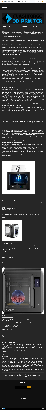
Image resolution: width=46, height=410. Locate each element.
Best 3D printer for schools (5, 315)
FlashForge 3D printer (13, 367)
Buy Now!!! (3, 217)
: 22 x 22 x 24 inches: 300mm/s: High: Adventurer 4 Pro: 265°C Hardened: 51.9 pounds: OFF (20, 337)
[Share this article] (40, 26)
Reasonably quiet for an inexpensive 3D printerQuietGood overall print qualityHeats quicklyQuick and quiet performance (7, 259)
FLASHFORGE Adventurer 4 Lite (7, 317)
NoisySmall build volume (4, 336)
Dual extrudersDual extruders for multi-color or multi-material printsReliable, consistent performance (8, 208)
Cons (2, 210)
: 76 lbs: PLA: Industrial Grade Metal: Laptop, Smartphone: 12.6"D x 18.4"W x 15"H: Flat (20, 214)
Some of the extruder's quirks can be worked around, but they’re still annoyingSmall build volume (11, 264)
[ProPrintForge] (23, 396)
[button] (36, 1)
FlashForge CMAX (5, 197)
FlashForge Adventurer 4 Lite (7, 243)
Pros (2, 206)
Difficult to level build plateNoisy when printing (5, 212)
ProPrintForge (40, 408)
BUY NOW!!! (3, 267)
